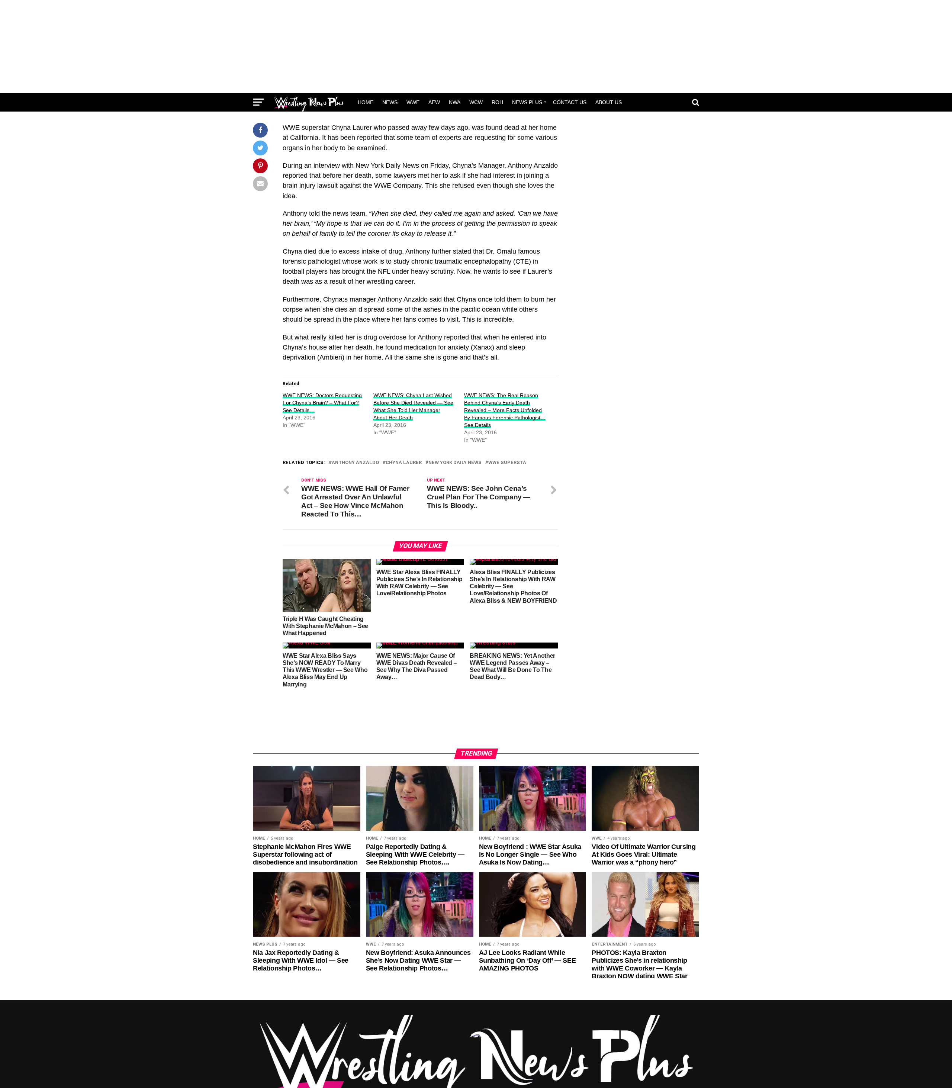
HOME (365, 102)
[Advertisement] (476, 46)
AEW (434, 102)
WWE (412, 102)
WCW (476, 102)
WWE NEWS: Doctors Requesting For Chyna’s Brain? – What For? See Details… (322, 402)
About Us (608, 102)
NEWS (390, 102)
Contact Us (569, 102)
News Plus (527, 102)
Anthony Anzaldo (355, 462)
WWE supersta (507, 462)
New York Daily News (455, 462)
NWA (454, 102)
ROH (497, 102)
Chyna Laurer (404, 462)
